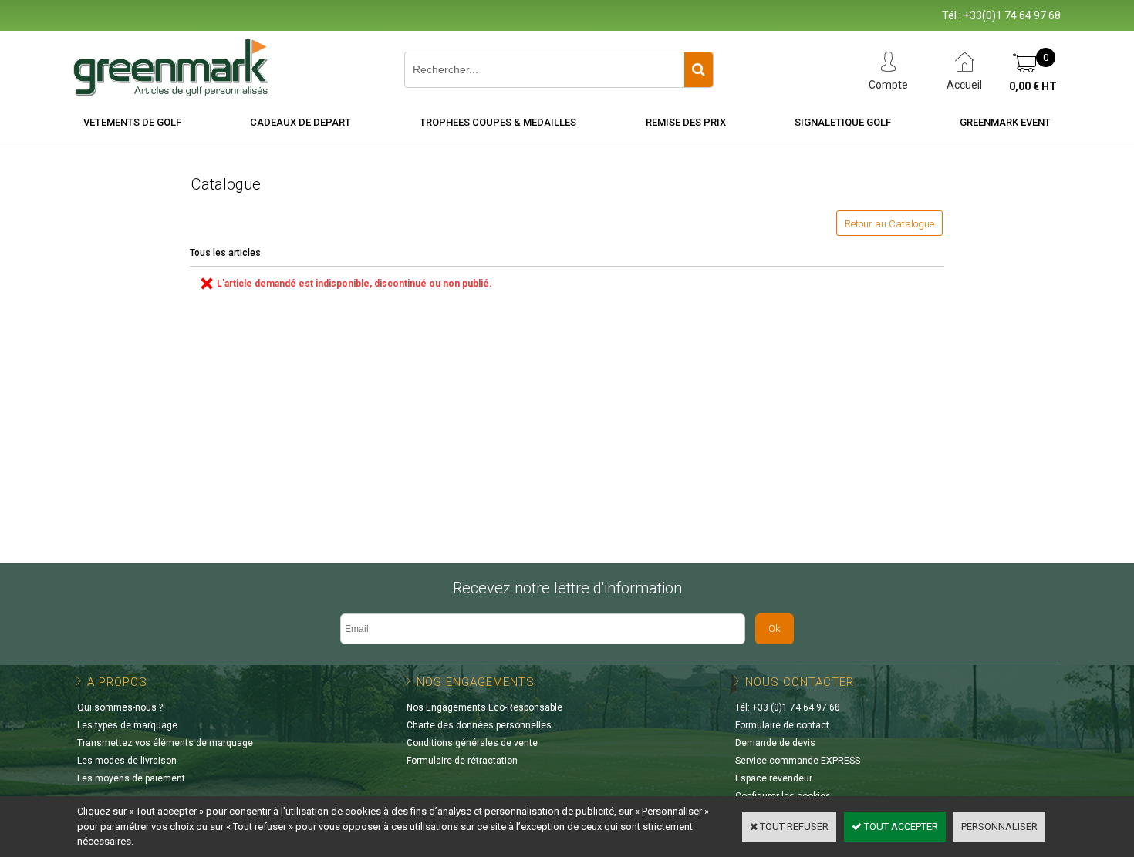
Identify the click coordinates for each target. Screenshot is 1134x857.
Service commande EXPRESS (797, 760)
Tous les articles (225, 252)
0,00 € (1033, 86)
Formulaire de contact (782, 725)
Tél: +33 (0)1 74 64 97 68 (787, 707)
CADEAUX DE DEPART (300, 122)
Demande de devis (775, 743)
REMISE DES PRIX (686, 122)
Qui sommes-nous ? (120, 707)
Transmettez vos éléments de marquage (165, 743)
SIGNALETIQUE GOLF (843, 122)
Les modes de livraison (127, 760)
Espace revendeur (773, 778)
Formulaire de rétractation (462, 760)
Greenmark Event (1005, 122)
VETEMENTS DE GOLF (132, 122)
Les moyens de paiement (131, 778)
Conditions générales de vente (472, 743)
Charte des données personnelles (479, 725)
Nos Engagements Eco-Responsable (484, 707)
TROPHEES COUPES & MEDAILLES (498, 122)
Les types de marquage (127, 725)
